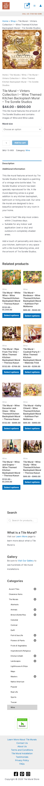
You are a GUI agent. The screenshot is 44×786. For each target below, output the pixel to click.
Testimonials (22, 757)
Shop (13, 21)
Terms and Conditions (22, 750)
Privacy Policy (22, 760)
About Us (22, 746)
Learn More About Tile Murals (22, 739)
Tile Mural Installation (22, 753)
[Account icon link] (41, 6)
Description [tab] (8, 163)
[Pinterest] (22, 774)
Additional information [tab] (13, 169)
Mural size (7, 124)
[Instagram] (28, 774)
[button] (37, 34)
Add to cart (20, 142)
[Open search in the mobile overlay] (22, 520)
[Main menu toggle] (34, 5)
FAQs (22, 764)
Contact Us (22, 743)
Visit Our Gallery (26, 560)
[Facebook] (16, 774)
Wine (24, 75)
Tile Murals (15, 75)
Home (5, 21)
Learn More (21, 536)
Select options (11, 315)
